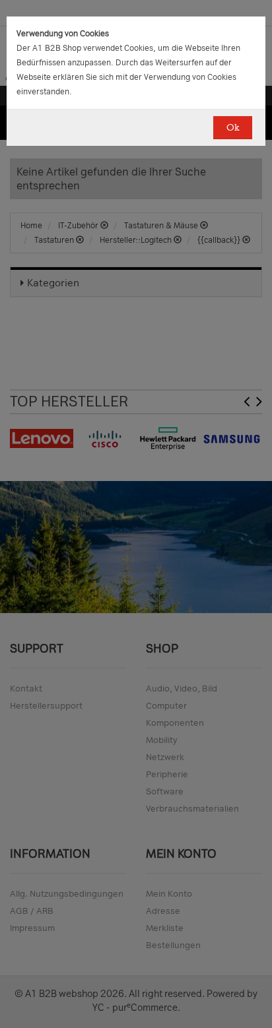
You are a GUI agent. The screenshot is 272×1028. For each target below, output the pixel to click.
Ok (232, 127)
